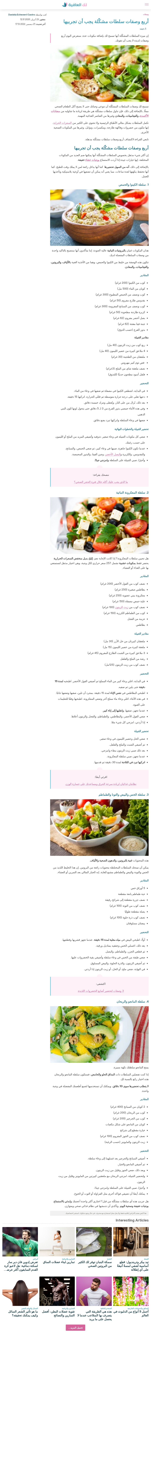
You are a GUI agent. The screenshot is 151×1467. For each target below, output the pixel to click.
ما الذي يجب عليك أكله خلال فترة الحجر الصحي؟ (101, 481)
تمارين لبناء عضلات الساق (59, 1262)
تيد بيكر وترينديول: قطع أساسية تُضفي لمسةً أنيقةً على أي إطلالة (133, 1265)
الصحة (146, 1259)
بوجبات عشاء (92, 159)
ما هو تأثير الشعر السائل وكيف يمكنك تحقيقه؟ (23, 1313)
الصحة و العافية (106, 1308)
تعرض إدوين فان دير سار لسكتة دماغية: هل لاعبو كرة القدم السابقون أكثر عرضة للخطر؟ (21, 1266)
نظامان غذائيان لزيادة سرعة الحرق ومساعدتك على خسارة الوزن (100, 783)
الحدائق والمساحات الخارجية (138, 1308)
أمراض (35, 1259)
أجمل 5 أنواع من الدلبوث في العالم (131, 1313)
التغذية (109, 1259)
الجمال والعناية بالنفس (29, 1308)
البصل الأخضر (112, 454)
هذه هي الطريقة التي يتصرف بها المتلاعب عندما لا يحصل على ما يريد (94, 1315)
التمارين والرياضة (68, 1259)
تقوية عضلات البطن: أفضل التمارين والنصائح (58, 1313)
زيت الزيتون (121, 607)
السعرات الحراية (62, 122)
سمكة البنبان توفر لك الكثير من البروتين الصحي (95, 1264)
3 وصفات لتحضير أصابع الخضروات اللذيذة (101, 990)
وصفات (146, 14)
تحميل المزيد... (75, 1327)
